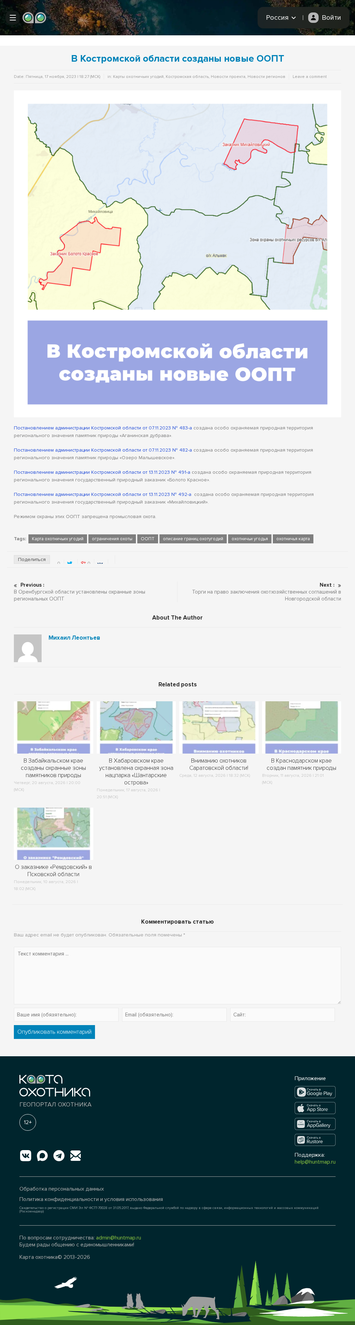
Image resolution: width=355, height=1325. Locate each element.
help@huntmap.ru (315, 1161)
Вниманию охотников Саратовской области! (218, 764)
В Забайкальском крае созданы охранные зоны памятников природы (53, 768)
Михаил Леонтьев (74, 637)
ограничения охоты (112, 539)
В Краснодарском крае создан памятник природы (301, 764)
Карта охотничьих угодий (58, 539)
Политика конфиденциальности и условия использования (91, 1199)
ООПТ (148, 539)
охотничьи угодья (250, 539)
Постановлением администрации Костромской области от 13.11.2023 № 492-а (102, 494)
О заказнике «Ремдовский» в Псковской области (53, 870)
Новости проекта (228, 76)
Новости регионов (266, 76)
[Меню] (13, 18)
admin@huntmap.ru (118, 1237)
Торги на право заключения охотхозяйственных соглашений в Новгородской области (266, 592)
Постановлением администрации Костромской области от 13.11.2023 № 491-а (102, 472)
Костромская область (187, 76)
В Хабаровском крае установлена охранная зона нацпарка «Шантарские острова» (136, 771)
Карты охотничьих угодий (138, 76)
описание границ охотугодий (193, 539)
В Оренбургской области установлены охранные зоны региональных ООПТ (79, 592)
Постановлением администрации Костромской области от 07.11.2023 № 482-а (103, 450)
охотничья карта (293, 539)
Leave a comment (310, 76)
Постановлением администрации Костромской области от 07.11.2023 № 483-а (103, 428)
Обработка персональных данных (61, 1188)
